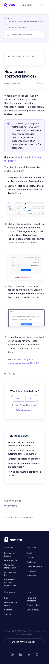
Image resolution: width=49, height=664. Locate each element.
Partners (8, 610)
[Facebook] (5, 373)
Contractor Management (10, 566)
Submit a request (24, 410)
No (31, 398)
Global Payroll (10, 560)
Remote (8, 18)
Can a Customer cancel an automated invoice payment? (23, 452)
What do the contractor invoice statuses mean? (23, 465)
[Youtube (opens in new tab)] (12, 654)
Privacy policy (33, 605)
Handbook (31, 571)
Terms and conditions (31, 599)
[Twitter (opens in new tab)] (29, 654)
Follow (40, 83)
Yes (17, 398)
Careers (30, 557)
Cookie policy (33, 610)
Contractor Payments (18, 27)
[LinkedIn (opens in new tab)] (20, 654)
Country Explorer (34, 566)
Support (8, 614)
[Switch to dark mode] (42, 5)
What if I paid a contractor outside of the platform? (21, 444)
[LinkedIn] (14, 373)
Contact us (31, 562)
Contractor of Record (10, 573)
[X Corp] (9, 373)
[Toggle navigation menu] (8, 10)
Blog (6, 598)
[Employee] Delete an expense (24, 458)
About (29, 553)
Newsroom (31, 575)
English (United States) (23, 641)
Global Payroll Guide (10, 603)
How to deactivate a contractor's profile (24, 473)
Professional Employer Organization (10, 582)
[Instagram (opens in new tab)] (37, 654)
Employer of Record (9, 554)
